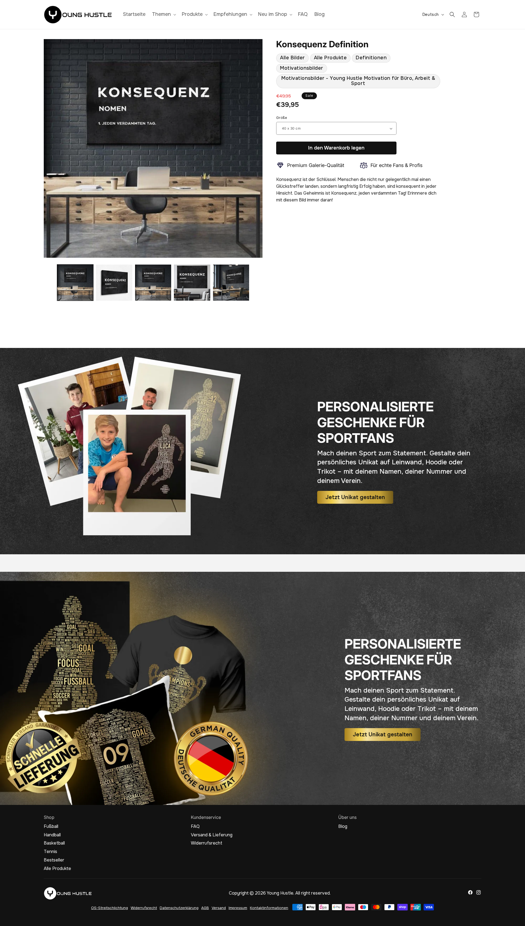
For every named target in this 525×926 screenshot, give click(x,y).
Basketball (54, 843)
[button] (163, 14)
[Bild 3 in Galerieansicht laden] (153, 283)
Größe (281, 117)
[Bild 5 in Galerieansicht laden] (231, 283)
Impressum (238, 908)
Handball (52, 835)
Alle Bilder (292, 58)
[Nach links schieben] (50, 283)
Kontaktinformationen (269, 908)
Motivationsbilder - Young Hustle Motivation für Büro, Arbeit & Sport (358, 80)
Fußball (51, 826)
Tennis (50, 851)
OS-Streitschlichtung (109, 908)
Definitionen (371, 58)
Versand (219, 908)
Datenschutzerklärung (179, 908)
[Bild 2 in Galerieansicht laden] (114, 283)
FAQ (195, 826)
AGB (205, 908)
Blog (342, 826)
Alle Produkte (330, 58)
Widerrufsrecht (206, 843)
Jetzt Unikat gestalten (355, 497)
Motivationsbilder (301, 68)
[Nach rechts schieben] (256, 283)
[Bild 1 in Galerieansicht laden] (75, 283)
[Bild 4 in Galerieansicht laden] (192, 283)
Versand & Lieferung (211, 835)
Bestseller (54, 860)
